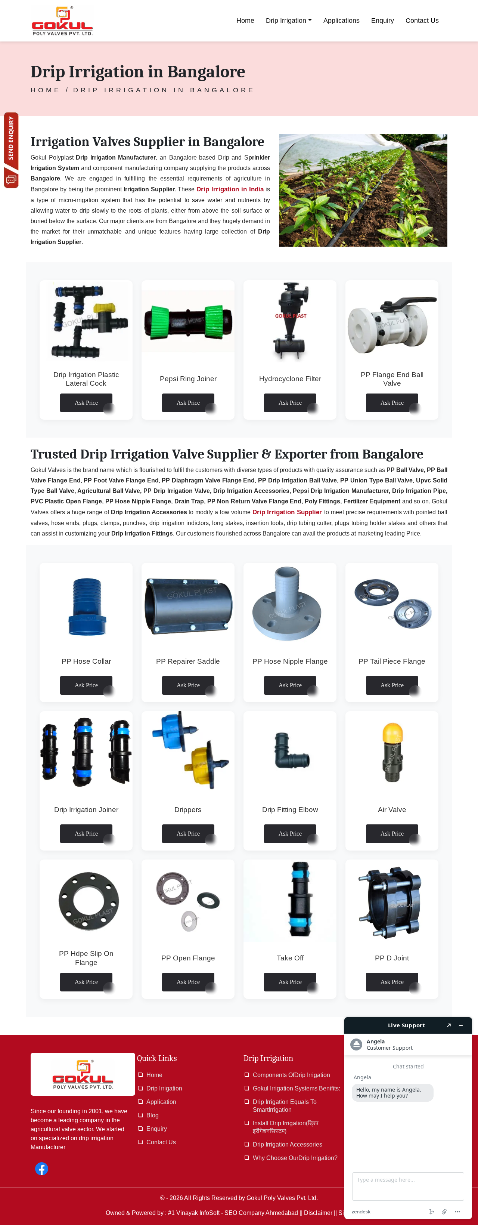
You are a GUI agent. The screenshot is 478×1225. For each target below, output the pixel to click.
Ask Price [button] (86, 402)
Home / (50, 90)
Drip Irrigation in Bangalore (164, 90)
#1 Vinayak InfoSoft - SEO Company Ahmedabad (233, 1213)
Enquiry (382, 20)
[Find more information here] (408, 1118)
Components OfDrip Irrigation (291, 1075)
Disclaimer (318, 1213)
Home (245, 20)
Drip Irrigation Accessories (287, 1144)
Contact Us (422, 20)
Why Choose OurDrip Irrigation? (295, 1158)
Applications (341, 20)
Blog (152, 1115)
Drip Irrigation (286, 20)
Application (161, 1102)
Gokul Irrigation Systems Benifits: (296, 1088)
